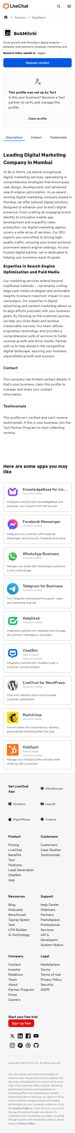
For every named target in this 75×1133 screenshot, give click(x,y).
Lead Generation (21, 870)
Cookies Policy (21, 1108)
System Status (52, 945)
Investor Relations (15, 972)
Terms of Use (51, 974)
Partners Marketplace (50, 917)
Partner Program (21, 989)
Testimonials (58, 137)
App (11, 880)
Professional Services (50, 927)
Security (47, 984)
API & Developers (49, 937)
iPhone (25, 819)
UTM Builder (17, 930)
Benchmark (17, 915)
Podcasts (15, 910)
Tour (11, 860)
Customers (49, 845)
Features (15, 865)
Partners (20, 17)
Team (12, 979)
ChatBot (14, 875)
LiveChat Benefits (15, 852)
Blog (11, 905)
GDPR (45, 989)
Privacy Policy (51, 979)
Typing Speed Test (18, 922)
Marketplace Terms (50, 967)
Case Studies (51, 850)
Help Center (50, 905)
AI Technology (19, 935)
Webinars (48, 910)
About (13, 984)
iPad (16, 819)
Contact (36, 137)
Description (14, 137)
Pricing (13, 845)
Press (12, 994)
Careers (14, 999)
